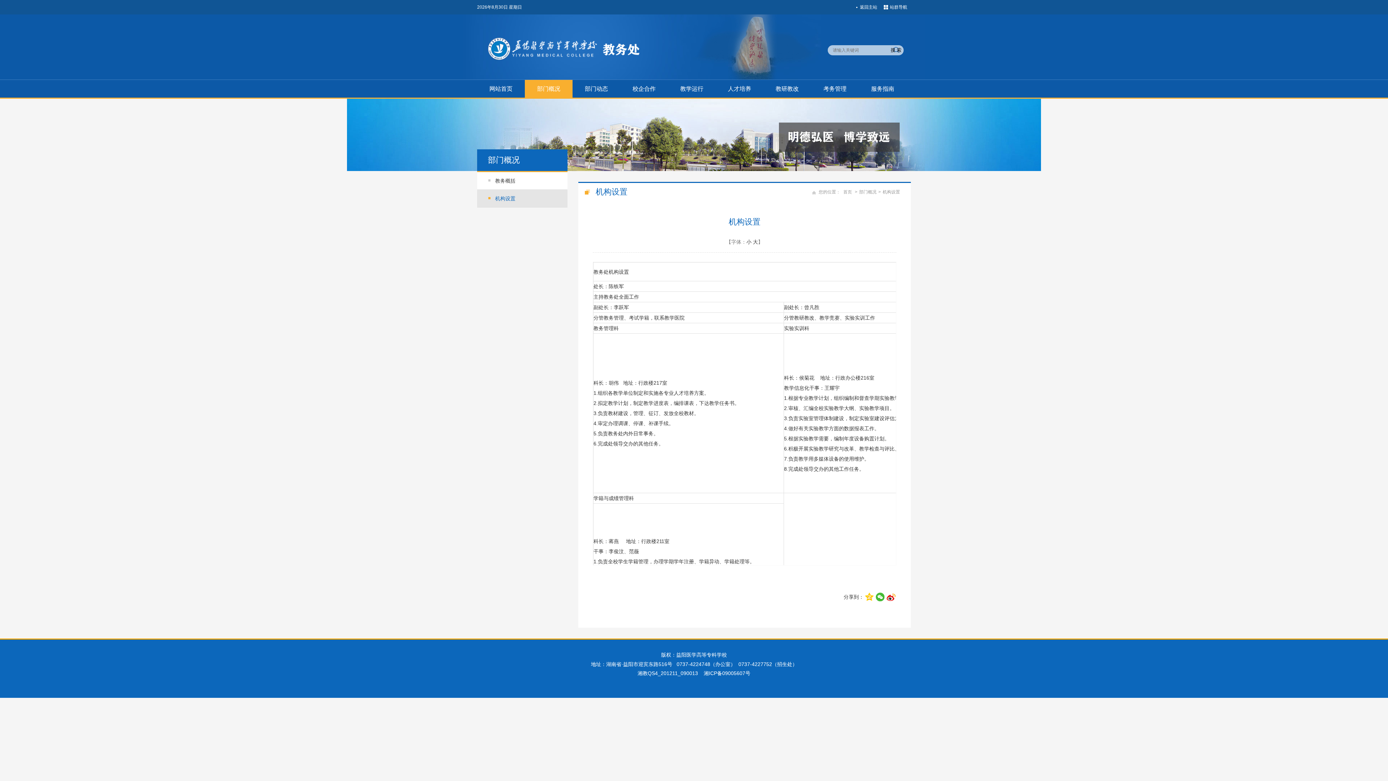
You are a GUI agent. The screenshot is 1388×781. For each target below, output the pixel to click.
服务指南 (882, 89)
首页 (847, 192)
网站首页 (501, 89)
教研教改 (787, 89)
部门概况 (548, 89)
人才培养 (739, 89)
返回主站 (868, 7)
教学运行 (691, 89)
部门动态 (596, 89)
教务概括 (505, 181)
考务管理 (835, 89)
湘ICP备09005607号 (727, 673)
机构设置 (505, 198)
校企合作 (644, 89)
